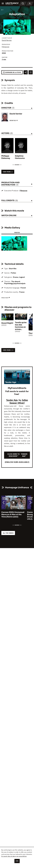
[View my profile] (29, 4)
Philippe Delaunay (5, 157)
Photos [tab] (17, 232)
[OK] (17, 861)
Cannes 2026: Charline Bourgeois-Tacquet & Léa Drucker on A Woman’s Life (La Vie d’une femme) (14, 515)
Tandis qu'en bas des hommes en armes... (21, 325)
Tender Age (11, 400)
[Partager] (26, 72)
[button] (24, 239)
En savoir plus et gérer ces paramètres (14, 856)
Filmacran (5, 47)
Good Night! (7, 323)
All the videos (8, 533)
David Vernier (7, 40)
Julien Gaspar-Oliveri (19, 401)
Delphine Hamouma (20, 157)
